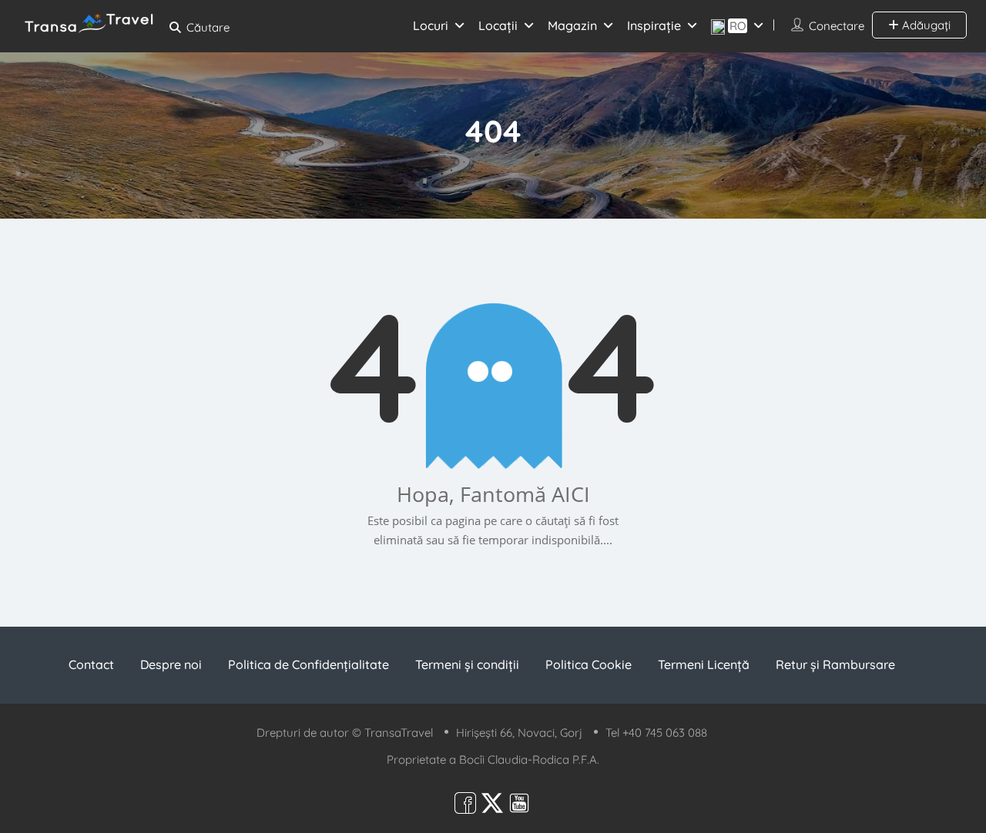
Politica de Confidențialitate (308, 664)
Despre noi (171, 664)
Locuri (430, 25)
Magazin (572, 25)
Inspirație (654, 25)
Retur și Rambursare (835, 664)
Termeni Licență (704, 664)
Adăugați (925, 25)
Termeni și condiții (467, 664)
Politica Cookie (588, 664)
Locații (498, 25)
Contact (91, 664)
